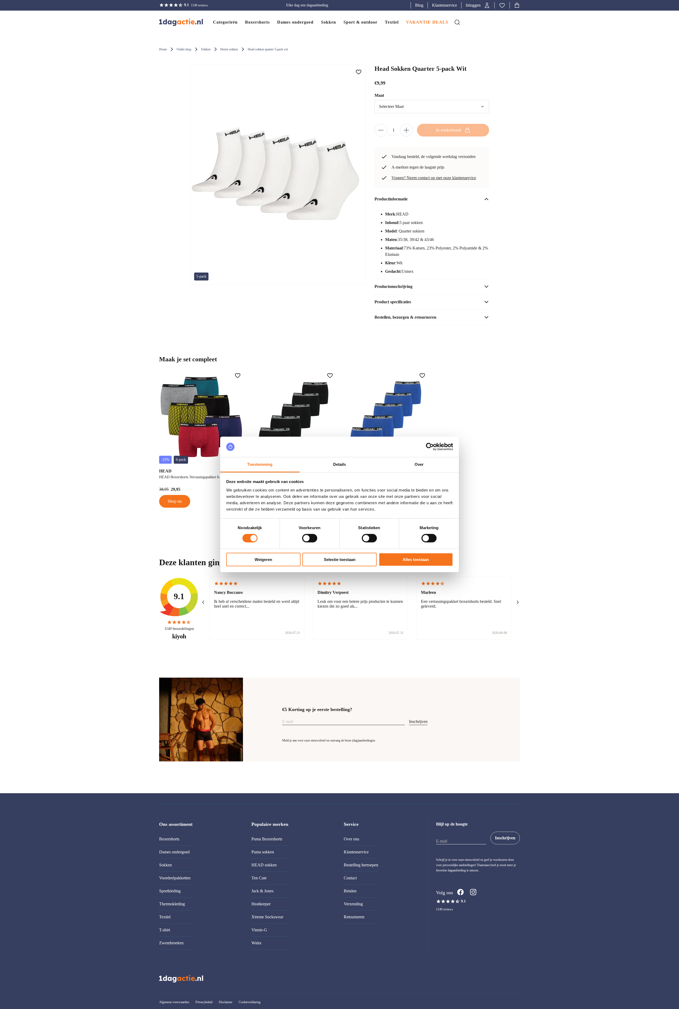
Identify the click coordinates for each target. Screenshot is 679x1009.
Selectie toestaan (339, 559)
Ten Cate (259, 878)
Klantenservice (444, 5)
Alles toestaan (416, 559)
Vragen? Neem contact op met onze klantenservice (433, 178)
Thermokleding (172, 904)
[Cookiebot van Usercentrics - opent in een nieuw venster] (430, 447)
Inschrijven (418, 721)
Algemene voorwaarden (174, 1002)
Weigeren (263, 559)
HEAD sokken (264, 865)
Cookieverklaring (249, 1002)
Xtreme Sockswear (267, 917)
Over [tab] (419, 464)
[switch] (309, 538)
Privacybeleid (203, 1002)
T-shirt (164, 930)
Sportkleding (170, 891)
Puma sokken (262, 852)
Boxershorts (169, 839)
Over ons (351, 839)
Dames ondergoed (174, 852)
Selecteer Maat (391, 106)
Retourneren (354, 917)
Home (163, 49)
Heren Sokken (229, 49)
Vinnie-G (259, 930)
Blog (419, 5)
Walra (256, 943)
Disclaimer (225, 1002)
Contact (350, 878)
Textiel (165, 917)
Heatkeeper (261, 904)
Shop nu (175, 501)
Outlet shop (184, 49)
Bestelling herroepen (361, 865)
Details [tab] (339, 464)
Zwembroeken (171, 943)
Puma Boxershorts (266, 839)
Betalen (350, 891)
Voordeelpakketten (174, 878)
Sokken (206, 49)
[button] (478, 5)
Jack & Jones (262, 891)
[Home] (176, 22)
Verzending (353, 904)
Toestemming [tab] (259, 464)
